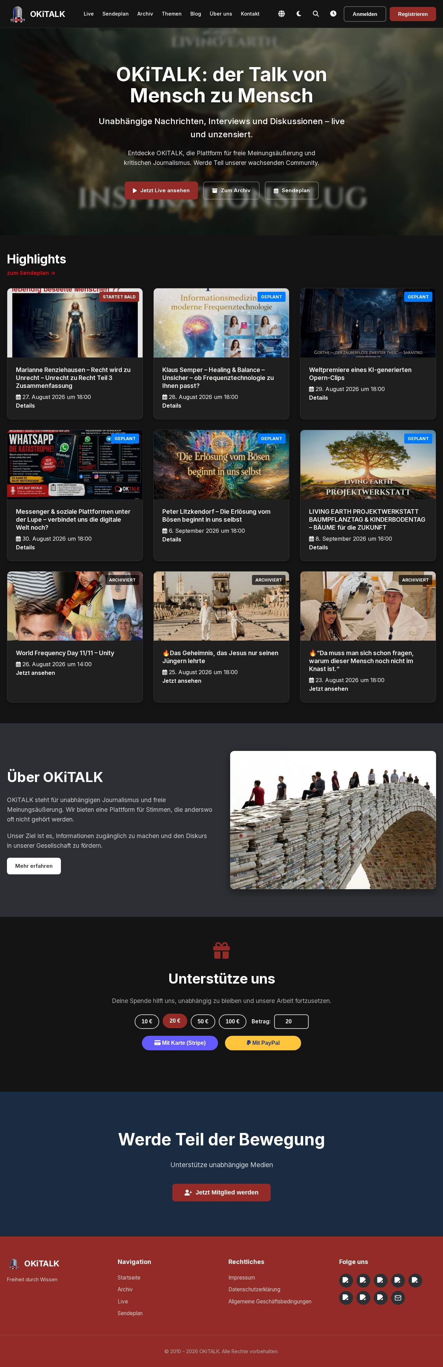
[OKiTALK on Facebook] (363, 1280)
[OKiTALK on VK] (398, 1280)
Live (89, 14)
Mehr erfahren (34, 866)
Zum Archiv (236, 190)
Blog (195, 14)
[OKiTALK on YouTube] (346, 1298)
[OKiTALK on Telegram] (346, 1280)
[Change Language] (281, 14)
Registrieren (413, 14)
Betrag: (261, 1021)
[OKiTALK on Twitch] (415, 1280)
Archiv (145, 14)
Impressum (241, 1277)
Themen (172, 14)
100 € (232, 1021)
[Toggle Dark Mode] (299, 14)
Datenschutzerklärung (254, 1289)
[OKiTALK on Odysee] (381, 1280)
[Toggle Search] (316, 14)
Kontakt (250, 14)
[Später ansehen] (333, 14)
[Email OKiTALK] (398, 1298)
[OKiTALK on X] (381, 1298)
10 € (147, 1021)
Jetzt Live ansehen (165, 190)
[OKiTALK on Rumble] (363, 1298)
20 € (175, 1021)
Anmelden (365, 14)
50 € (203, 1021)
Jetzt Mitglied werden (227, 1192)
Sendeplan (115, 14)
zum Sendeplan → (31, 272)
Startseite (129, 1277)
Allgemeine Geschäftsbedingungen (269, 1301)
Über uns (221, 14)
